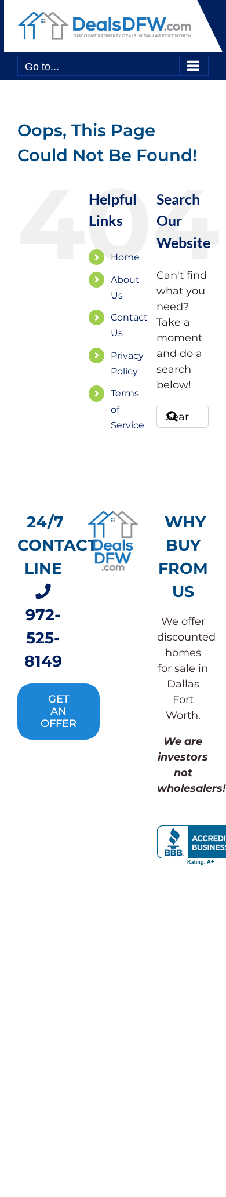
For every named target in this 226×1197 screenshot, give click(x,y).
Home (125, 257)
